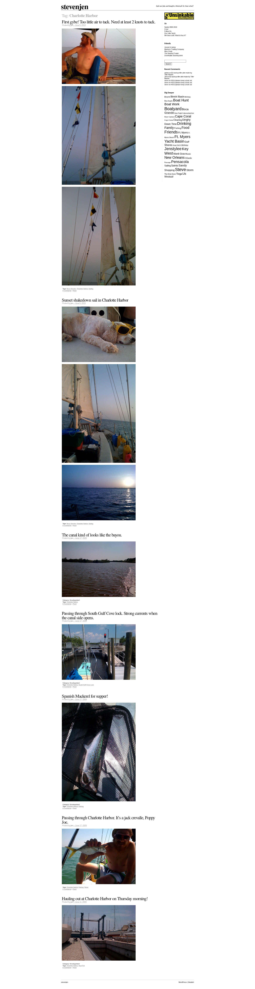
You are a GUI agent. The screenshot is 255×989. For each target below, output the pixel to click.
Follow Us (167, 31)
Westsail (168, 176)
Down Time (170, 124)
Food (185, 128)
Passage (167, 162)
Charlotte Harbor (82, 289)
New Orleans (174, 157)
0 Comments (67, 291)
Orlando (188, 158)
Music (188, 154)
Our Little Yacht (169, 33)
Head (174, 145)
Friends (171, 132)
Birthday (188, 97)
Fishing (81, 806)
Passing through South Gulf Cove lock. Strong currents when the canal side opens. (109, 615)
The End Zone (170, 174)
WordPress (183, 982)
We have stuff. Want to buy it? (175, 35)
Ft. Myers (183, 132)
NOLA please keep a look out (181, 80)
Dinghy (186, 119)
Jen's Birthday (182, 145)
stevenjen (74, 6)
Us (184, 173)
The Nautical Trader (171, 53)
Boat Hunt (181, 100)
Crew (166, 29)
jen (72, 25)
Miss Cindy (168, 51)
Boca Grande (71, 289)
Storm (189, 170)
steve (166, 80)
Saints (174, 165)
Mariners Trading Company (174, 49)
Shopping (169, 170)
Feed (74, 291)
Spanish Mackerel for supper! (85, 696)
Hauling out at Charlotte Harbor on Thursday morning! (105, 898)
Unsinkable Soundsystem (173, 55)
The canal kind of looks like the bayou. (92, 535)
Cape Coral (183, 116)
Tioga (179, 173)
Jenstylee (173, 149)
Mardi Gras (179, 153)
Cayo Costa (168, 120)
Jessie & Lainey (170, 47)
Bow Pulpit (178, 113)
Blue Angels (168, 101)
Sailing (91, 289)
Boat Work (171, 104)
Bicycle (167, 97)
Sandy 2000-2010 (170, 27)
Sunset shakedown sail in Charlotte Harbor (95, 300)
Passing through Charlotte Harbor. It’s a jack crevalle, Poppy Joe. (108, 819)
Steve (86, 887)
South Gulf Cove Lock (86, 685)
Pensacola (180, 162)
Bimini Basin (177, 96)
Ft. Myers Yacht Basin (177, 138)
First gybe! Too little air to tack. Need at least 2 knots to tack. (108, 22)
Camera (171, 117)
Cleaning (177, 120)
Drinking (184, 123)
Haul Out (82, 966)
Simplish (191, 982)
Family (169, 128)
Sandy (183, 165)
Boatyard (173, 108)
